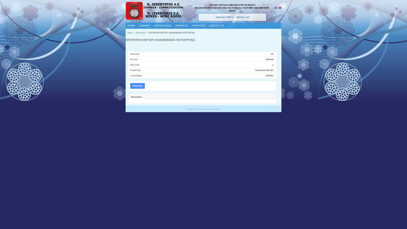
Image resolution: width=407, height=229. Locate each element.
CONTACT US (217, 25)
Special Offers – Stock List (232, 17)
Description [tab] (136, 97)
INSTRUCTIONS (162, 25)
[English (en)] (280, 8)
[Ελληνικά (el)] (275, 8)
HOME (131, 25)
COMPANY (144, 25)
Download (137, 86)
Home (129, 33)
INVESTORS (198, 25)
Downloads (141, 33)
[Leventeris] (155, 11)
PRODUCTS (182, 25)
